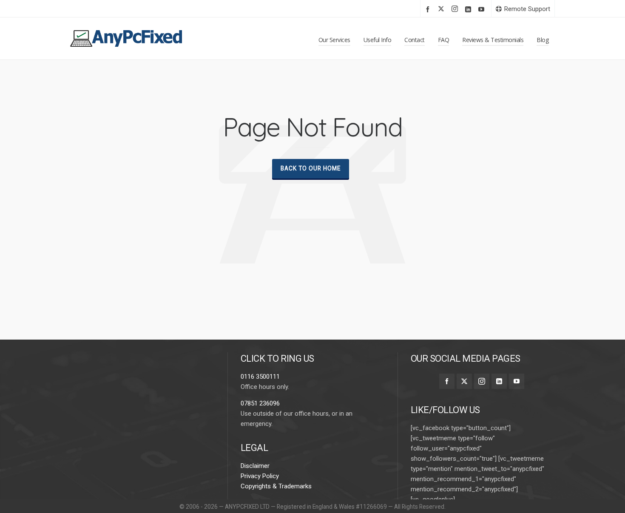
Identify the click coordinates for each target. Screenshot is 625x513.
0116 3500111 (260, 376)
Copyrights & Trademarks (276, 486)
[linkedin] (469, 9)
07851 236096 (260, 403)
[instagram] (456, 9)
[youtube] (482, 9)
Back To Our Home (311, 168)
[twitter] (442, 9)
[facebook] (429, 9)
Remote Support (527, 9)
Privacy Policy (260, 476)
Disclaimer (255, 466)
